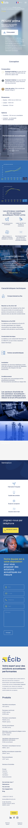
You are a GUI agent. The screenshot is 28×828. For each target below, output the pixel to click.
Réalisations (5, 784)
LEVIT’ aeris (5, 759)
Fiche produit (11, 32)
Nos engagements (7, 789)
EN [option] (21, 5)
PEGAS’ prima (6, 719)
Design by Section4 (20, 823)
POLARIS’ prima (6, 727)
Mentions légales (7, 823)
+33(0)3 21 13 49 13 (7, 796)
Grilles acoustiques (7, 742)
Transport (5, 773)
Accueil (3, 7)
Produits (9, 7)
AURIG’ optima (6, 712)
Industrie (4, 771)
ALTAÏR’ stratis (6, 734)
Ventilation (5, 775)
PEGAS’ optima (6, 721)
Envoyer (8, 632)
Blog (3, 791)
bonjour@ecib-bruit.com (8, 799)
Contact (14, 812)
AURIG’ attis (5, 714)
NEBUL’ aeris (5, 747)
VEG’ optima (5, 706)
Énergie (4, 769)
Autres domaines (6, 776)
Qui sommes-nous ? (7, 782)
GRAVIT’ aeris (6, 753)
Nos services (13, 272)
